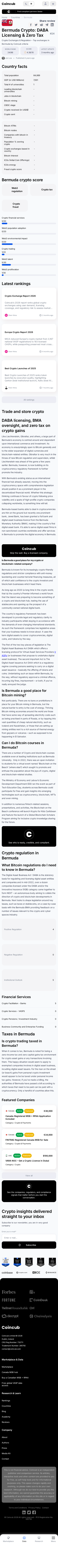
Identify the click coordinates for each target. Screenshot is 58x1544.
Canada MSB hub (10, 1372)
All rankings (29, 400)
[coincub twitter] (29, 1512)
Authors (5, 1442)
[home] (8, 3)
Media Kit (6, 1453)
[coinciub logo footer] (11, 1327)
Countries (15, 17)
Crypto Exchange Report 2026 (20, 296)
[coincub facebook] (34, 1512)
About (4, 1437)
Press (4, 1448)
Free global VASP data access (12, 1384)
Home (4, 17)
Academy (6, 1416)
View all (29, 1175)
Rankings (6, 1400)
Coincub (33, 1470)
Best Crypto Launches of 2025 (20, 368)
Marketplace (7, 1367)
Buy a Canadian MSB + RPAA (15, 1377)
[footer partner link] (15, 1292)
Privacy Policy (34, 1508)
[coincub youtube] (24, 1512)
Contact (5, 1459)
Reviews (6, 1422)
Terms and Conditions (18, 1508)
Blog (4, 1411)
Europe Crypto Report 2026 (19, 332)
